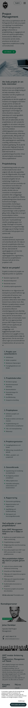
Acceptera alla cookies (19, 704)
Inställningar (21, 701)
